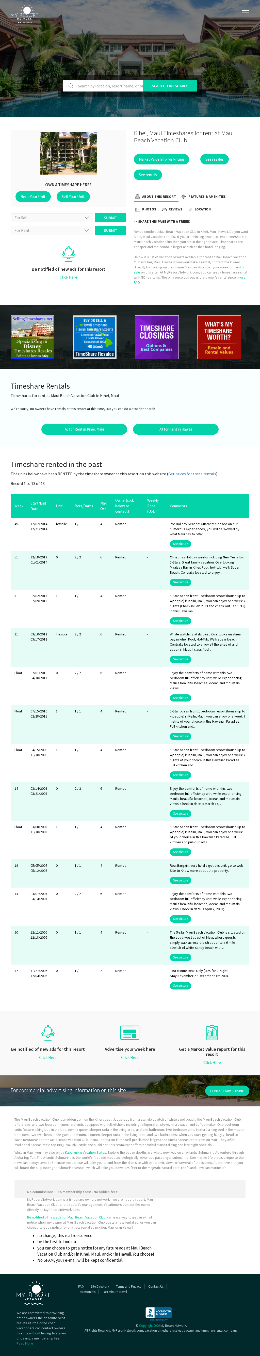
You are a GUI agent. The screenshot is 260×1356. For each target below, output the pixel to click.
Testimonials (86, 1292)
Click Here (68, 277)
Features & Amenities (207, 196)
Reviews (175, 209)
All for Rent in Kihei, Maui (84, 429)
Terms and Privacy (128, 1286)
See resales (214, 159)
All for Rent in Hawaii (175, 429)
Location (202, 209)
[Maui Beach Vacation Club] (37, 337)
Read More (25, 1343)
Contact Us (156, 1286)
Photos (148, 209)
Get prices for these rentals (192, 473)
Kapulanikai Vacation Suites (85, 1152)
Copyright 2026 (149, 1325)
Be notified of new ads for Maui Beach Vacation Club (66, 1217)
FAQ (81, 1286)
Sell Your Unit (73, 196)
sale (137, 272)
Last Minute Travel (115, 1292)
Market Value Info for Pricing (161, 159)
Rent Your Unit (33, 196)
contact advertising (227, 1091)
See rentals (148, 174)
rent (238, 267)
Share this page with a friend (163, 221)
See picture (180, 544)
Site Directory (100, 1286)
